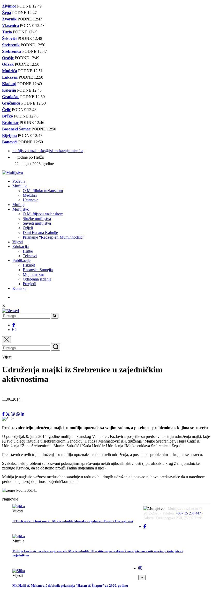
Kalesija (9, 90)
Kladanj (9, 84)
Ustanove (30, 200)
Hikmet (29, 265)
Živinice (9, 6)
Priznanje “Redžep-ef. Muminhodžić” (53, 237)
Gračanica (11, 103)
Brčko (7, 116)
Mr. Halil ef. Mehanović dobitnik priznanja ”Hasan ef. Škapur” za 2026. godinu (70, 585)
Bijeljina (9, 135)
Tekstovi (30, 256)
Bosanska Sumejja (38, 270)
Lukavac (10, 77)
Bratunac (10, 122)
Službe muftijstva (37, 218)
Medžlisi (30, 195)
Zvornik (9, 19)
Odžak (8, 64)
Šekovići (9, 38)
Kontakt (19, 288)
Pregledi (29, 284)
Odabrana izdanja (37, 279)
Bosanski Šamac (16, 129)
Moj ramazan (33, 274)
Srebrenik (11, 45)
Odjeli (28, 228)
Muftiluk (19, 186)
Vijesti (17, 242)
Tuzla (7, 32)
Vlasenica (10, 25)
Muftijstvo (20, 209)
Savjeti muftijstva (37, 223)
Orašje (8, 58)
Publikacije (21, 260)
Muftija (18, 204)
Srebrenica (11, 51)
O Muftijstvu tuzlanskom (43, 214)
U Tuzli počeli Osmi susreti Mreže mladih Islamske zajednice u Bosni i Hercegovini (72, 521)
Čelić (6, 109)
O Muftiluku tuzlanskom (43, 190)
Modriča (9, 71)
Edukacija (20, 246)
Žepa (6, 12)
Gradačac (10, 96)
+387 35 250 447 (188, 513)
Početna (18, 181)
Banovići (9, 142)
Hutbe (28, 251)
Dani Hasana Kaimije (40, 232)
